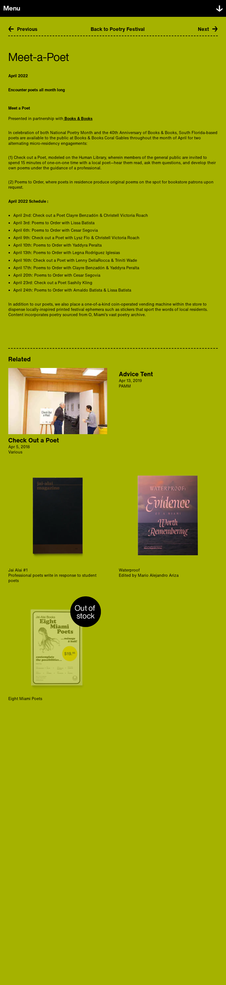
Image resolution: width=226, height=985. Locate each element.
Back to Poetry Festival (118, 29)
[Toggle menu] (219, 8)
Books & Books (78, 118)
